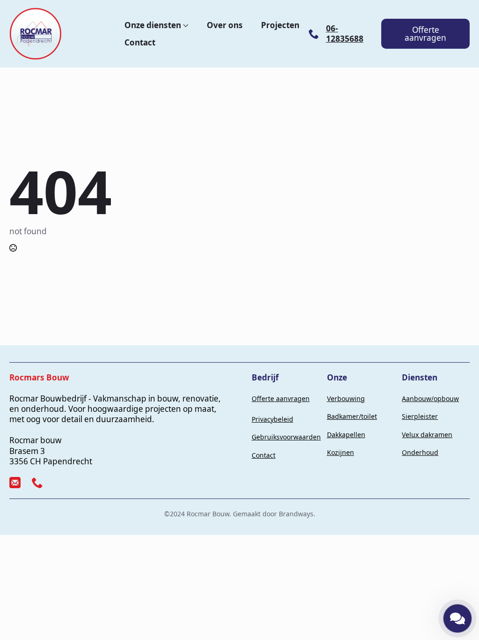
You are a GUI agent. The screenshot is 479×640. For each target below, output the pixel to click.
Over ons (225, 25)
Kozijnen (340, 452)
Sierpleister (420, 416)
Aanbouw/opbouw (430, 398)
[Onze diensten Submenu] (185, 25)
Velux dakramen (427, 434)
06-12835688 (344, 33)
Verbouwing (346, 398)
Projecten (280, 25)
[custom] (15, 482)
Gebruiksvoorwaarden (286, 436)
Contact (139, 42)
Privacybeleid (272, 419)
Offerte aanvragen (281, 398)
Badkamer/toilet (352, 416)
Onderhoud (420, 452)
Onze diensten (152, 25)
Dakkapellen (346, 434)
